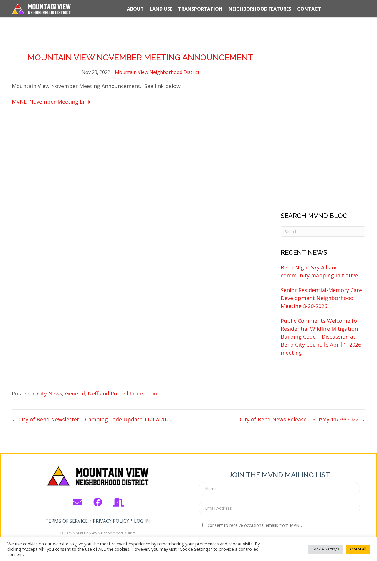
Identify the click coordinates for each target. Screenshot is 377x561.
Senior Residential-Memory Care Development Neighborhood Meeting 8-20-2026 (321, 298)
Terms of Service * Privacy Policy (87, 521)
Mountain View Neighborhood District (157, 72)
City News (49, 393)
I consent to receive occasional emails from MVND (253, 525)
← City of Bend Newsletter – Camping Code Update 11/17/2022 (92, 419)
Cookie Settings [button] (325, 549)
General (75, 393)
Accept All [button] (357, 549)
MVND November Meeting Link (51, 101)
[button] (77, 502)
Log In (142, 521)
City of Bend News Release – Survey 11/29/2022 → (302, 419)
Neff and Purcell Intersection (124, 393)
